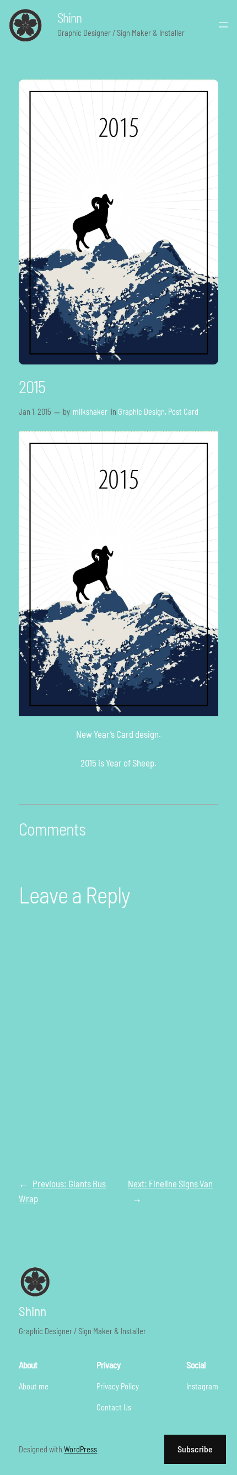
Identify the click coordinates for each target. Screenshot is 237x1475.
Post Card (183, 411)
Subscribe (195, 1449)
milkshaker (90, 411)
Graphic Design (141, 411)
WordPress (80, 1449)
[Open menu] (223, 24)
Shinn (69, 17)
